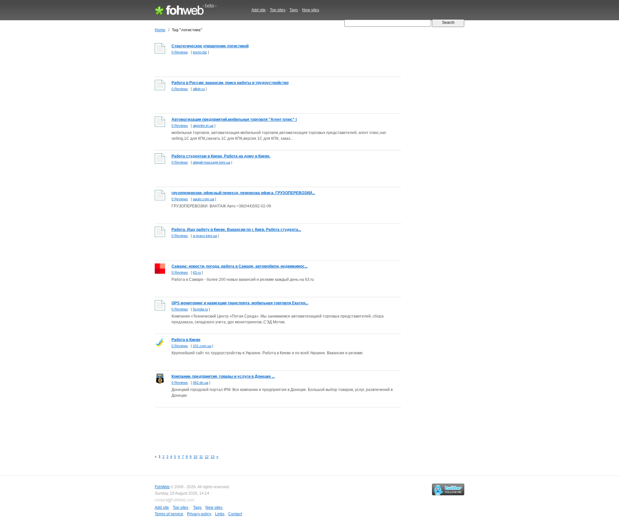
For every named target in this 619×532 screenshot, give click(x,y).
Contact (235, 514)
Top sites (277, 10)
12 (207, 457)
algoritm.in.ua (203, 126)
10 (195, 457)
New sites (310, 10)
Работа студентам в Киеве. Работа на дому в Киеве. (221, 156)
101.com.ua (202, 346)
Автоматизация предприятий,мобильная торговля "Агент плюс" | (234, 119)
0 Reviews (180, 52)
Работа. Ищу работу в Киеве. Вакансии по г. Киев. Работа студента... (236, 229)
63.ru (197, 272)
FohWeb (162, 487)
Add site (258, 10)
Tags (294, 10)
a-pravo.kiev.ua (205, 236)
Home (160, 30)
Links (219, 514)
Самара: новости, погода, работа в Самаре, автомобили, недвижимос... (240, 266)
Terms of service (169, 514)
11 (201, 457)
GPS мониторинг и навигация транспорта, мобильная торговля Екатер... (240, 303)
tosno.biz (200, 52)
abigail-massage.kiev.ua (211, 162)
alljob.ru (199, 89)
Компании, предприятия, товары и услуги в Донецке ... (223, 376)
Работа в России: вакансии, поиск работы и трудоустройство (230, 83)
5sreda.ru (200, 309)
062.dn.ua (200, 383)
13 (212, 457)
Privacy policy (199, 514)
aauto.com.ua (203, 199)
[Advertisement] (272, 426)
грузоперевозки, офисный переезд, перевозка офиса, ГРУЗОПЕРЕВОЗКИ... (243, 193)
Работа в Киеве (186, 339)
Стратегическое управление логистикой (210, 46)
